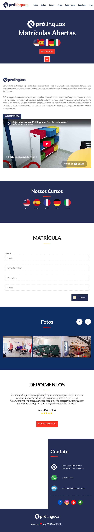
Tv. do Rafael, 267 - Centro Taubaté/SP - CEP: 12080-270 (73, 466)
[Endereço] (55, 467)
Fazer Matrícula (47, 51)
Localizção (82, 5)
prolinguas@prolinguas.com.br (73, 488)
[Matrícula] (47, 59)
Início (36, 5)
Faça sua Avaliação (47, 423)
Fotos (60, 5)
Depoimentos (70, 5)
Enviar (82, 298)
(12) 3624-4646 (68, 477)
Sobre (43, 5)
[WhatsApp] (55, 477)
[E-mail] (55, 488)
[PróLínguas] (17, 346)
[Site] (80, 502)
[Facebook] (60, 502)
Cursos (51, 5)
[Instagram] (66, 502)
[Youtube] (73, 502)
